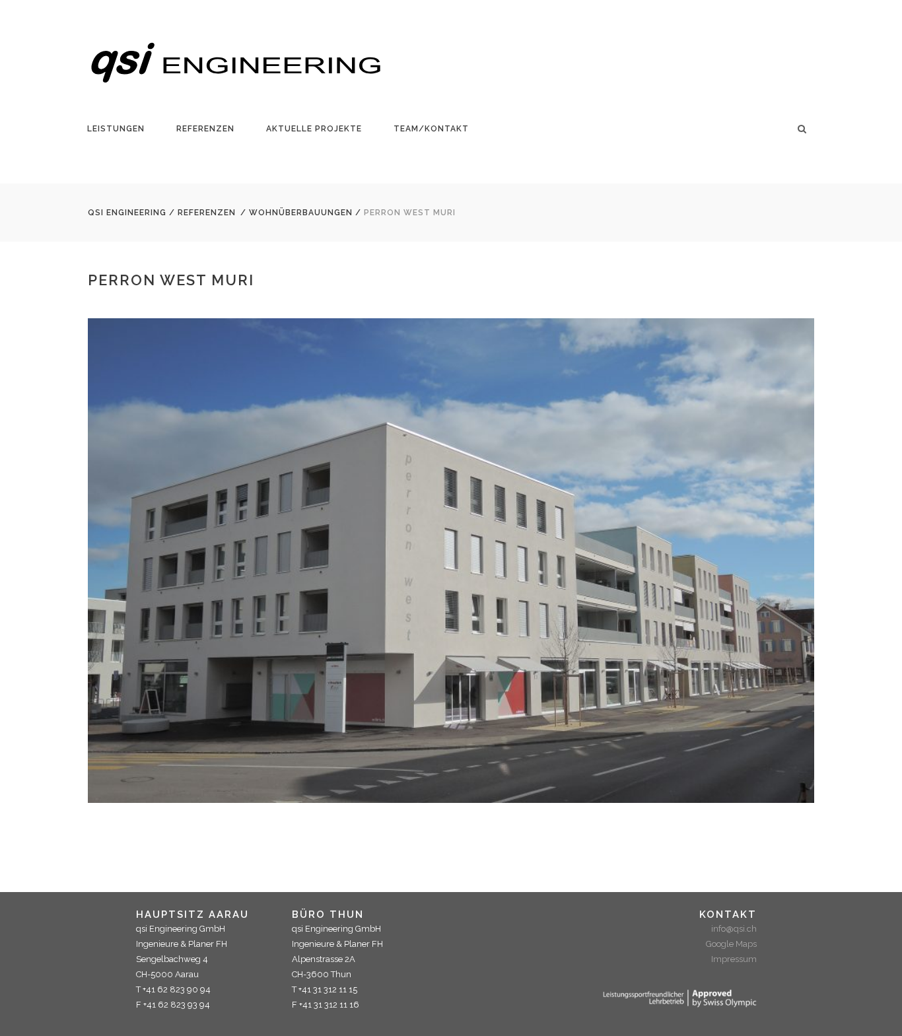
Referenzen (207, 212)
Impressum (734, 959)
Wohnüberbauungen (301, 212)
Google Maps (731, 944)
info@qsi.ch (734, 929)
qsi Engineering (127, 212)
